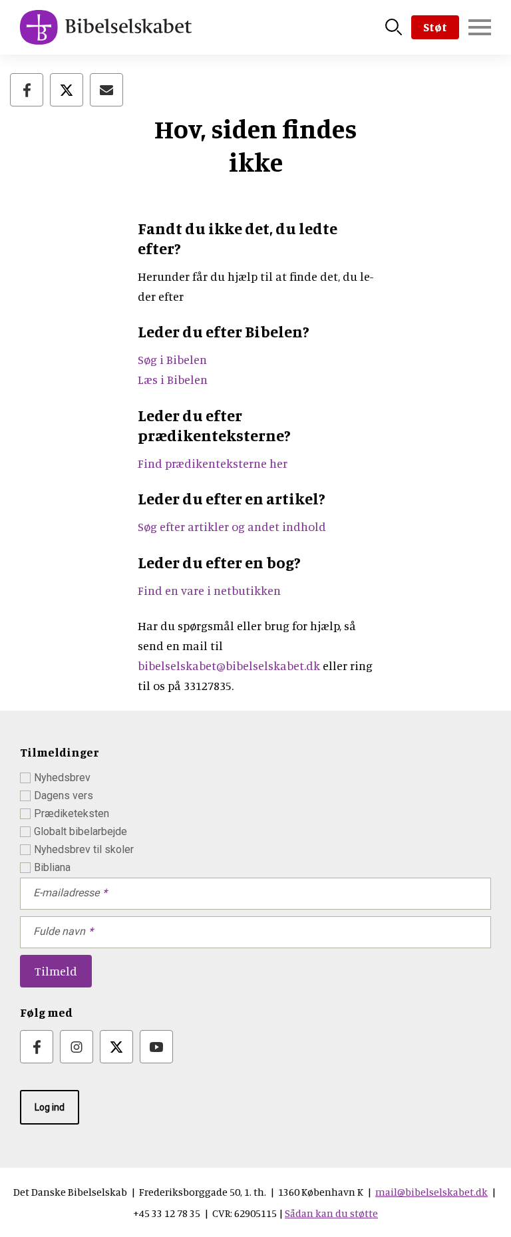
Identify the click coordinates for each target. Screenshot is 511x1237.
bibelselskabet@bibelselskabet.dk (229, 665)
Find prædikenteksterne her (212, 463)
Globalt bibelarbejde (80, 831)
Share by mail (106, 89)
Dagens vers (63, 795)
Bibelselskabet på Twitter (116, 1046)
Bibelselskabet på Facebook (36, 1046)
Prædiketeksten (71, 813)
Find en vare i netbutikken (209, 590)
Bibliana (52, 867)
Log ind (50, 1107)
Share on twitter (66, 89)
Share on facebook (26, 89)
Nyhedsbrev (62, 777)
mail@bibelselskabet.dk (431, 1191)
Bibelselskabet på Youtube (156, 1046)
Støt (435, 26)
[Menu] (479, 27)
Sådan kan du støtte (331, 1213)
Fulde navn (59, 931)
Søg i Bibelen (174, 359)
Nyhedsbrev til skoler (84, 849)
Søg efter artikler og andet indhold (232, 526)
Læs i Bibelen (173, 379)
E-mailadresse (66, 892)
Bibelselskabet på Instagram (76, 1046)
